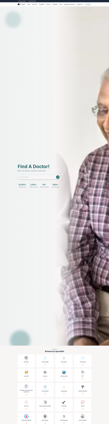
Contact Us (80, 4)
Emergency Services (69, 4)
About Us (34, 4)
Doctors (48, 4)
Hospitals (54, 4)
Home (28, 4)
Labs (60, 4)
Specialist (41, 4)
